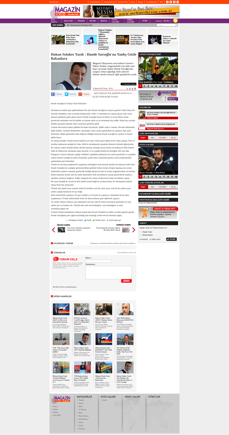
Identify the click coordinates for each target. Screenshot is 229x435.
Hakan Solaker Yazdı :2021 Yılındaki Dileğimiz (82, 349)
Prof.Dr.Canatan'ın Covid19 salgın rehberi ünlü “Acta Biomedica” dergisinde (82, 321)
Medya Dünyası (84, 416)
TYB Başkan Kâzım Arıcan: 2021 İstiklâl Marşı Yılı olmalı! (81, 378)
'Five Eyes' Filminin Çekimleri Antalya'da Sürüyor (78, 229)
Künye (55, 406)
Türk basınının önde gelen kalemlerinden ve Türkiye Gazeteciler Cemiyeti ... (125, 357)
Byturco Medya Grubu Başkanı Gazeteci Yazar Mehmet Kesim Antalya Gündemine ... (102, 385)
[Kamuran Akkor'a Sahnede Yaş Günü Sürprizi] (154, 44)
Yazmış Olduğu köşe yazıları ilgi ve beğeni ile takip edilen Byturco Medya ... (61, 387)
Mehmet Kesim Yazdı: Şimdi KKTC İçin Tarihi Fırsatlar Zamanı (103, 350)
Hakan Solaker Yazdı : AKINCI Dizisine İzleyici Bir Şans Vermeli (103, 320)
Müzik (81, 406)
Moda (80, 413)
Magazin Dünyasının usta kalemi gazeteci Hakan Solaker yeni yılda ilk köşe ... (82, 354)
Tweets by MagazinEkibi (147, 203)
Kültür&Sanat (83, 419)
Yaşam (81, 425)
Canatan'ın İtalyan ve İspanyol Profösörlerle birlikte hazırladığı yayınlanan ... (81, 329)
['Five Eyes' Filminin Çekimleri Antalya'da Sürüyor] (61, 233)
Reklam (55, 412)
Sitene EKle (57, 415)
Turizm (81, 422)
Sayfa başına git (114, 220)
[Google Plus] (84, 96)
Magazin (81, 400)
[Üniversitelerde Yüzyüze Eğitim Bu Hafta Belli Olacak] (126, 233)
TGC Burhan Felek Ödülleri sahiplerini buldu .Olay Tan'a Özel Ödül (124, 351)
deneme (104, 400)
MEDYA (103, 21)
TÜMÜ (145, 21)
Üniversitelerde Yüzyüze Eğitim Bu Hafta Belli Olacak (108, 229)
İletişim (55, 409)
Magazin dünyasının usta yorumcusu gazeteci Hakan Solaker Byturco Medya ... (125, 386)
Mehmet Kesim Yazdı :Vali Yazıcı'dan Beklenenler (102, 378)
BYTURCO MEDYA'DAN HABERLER (161, 124)
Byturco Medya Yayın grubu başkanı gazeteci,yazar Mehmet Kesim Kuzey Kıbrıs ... (102, 356)
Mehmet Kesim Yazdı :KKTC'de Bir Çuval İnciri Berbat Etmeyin (60, 320)
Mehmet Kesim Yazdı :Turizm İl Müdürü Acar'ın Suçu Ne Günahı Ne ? (61, 379)
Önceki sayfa (100, 220)
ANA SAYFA (54, 21)
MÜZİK (92, 21)
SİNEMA (81, 21)
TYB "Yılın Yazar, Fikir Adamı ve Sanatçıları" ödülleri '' (61, 350)
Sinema (81, 403)
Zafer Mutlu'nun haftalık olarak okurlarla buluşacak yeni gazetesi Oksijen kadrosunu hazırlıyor (125, 327)
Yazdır (89, 220)
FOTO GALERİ (115, 21)
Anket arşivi (155, 239)
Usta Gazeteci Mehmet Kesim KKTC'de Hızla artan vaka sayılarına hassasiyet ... (61, 326)
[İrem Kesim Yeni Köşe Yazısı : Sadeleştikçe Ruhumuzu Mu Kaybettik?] (58, 44)
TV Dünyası (82, 409)
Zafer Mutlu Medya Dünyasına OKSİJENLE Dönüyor (125, 320)
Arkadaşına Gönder (75, 220)
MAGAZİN (68, 21)
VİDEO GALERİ (130, 21)
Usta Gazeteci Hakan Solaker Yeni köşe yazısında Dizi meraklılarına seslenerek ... (103, 327)
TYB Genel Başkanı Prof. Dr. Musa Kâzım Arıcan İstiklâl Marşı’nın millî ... (81, 384)
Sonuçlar (144, 239)
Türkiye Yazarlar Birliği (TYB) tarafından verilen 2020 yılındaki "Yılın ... (60, 355)
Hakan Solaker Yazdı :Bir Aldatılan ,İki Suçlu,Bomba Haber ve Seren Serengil (124, 379)
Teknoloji (82, 428)
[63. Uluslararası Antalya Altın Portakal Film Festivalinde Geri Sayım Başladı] (122, 44)
